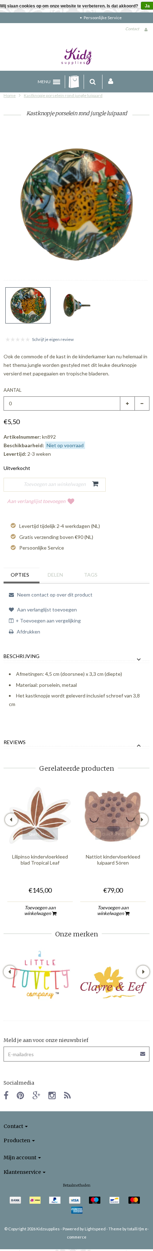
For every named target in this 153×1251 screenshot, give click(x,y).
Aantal (12, 390)
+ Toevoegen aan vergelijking (48, 621)
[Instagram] (52, 1095)
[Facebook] (6, 1095)
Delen (55, 575)
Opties (20, 575)
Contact (132, 28)
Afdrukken (28, 632)
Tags (90, 575)
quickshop (40, 833)
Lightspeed (95, 1228)
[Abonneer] (143, 1051)
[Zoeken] (93, 82)
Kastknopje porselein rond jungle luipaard (63, 95)
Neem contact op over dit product (54, 595)
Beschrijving (21, 656)
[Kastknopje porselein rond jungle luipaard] (28, 305)
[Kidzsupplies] (76, 56)
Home (10, 95)
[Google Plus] (36, 1095)
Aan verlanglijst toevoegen (36, 501)
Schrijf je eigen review (53, 339)
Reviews (15, 742)
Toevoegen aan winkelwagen (40, 910)
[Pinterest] (20, 1095)
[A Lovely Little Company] (40, 975)
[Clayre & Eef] (113, 982)
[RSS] (67, 1095)
